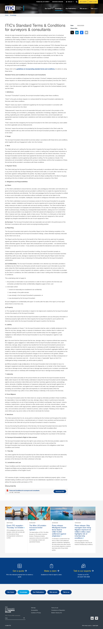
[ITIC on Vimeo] (96, 618)
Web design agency (87, 625)
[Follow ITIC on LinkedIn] (92, 618)
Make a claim (50, 570)
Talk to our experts (82, 570)
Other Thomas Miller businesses (12, 615)
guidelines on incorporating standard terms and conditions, (36, 69)
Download (60, 491)
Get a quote (18, 570)
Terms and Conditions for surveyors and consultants (24, 490)
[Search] (76, 2)
